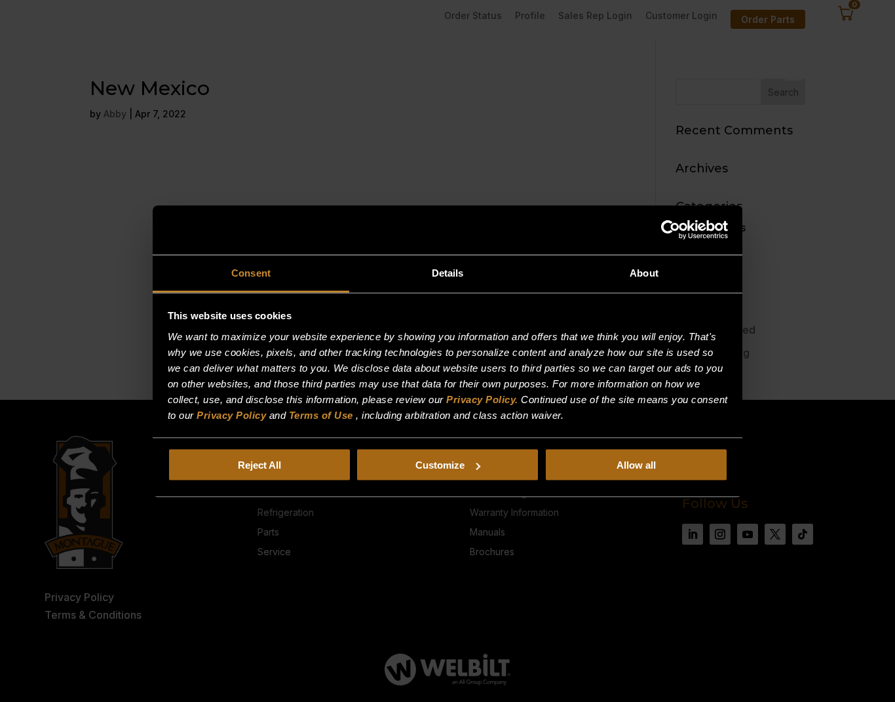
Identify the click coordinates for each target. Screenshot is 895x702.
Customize (440, 465)
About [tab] (644, 272)
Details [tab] (448, 272)
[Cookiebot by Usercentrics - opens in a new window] (670, 230)
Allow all (636, 465)
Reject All (259, 465)
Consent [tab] (251, 272)
